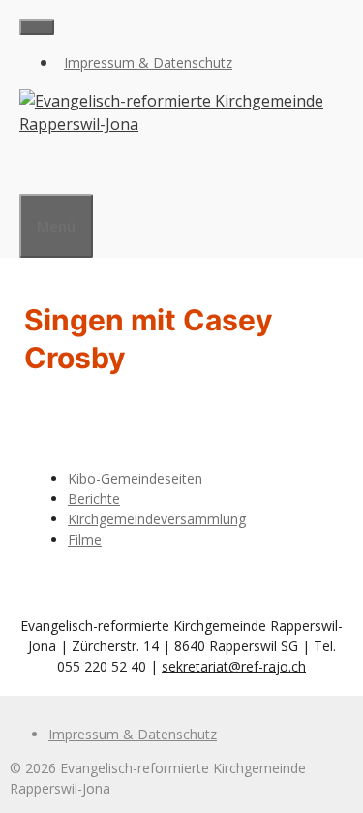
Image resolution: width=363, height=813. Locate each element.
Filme (85, 539)
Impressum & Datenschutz (148, 62)
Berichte (94, 498)
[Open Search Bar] (29, 169)
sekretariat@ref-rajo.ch (234, 666)
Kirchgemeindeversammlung (157, 519)
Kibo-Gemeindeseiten (135, 478)
